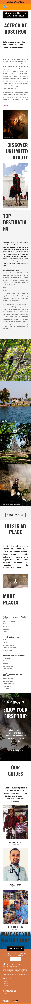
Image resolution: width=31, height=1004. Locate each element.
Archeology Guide (15, 887)
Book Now (15, 959)
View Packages (15, 750)
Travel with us (15, 515)
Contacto (6, 105)
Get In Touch (15, 948)
